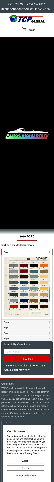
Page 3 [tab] (6, 327)
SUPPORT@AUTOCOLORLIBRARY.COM (27, 9)
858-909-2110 (37, 3)
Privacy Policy (32, 453)
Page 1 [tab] (6, 252)
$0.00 (31, 30)
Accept (25, 460)
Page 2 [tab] (6, 322)
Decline (25, 468)
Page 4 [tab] (6, 333)
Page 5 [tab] (6, 338)
